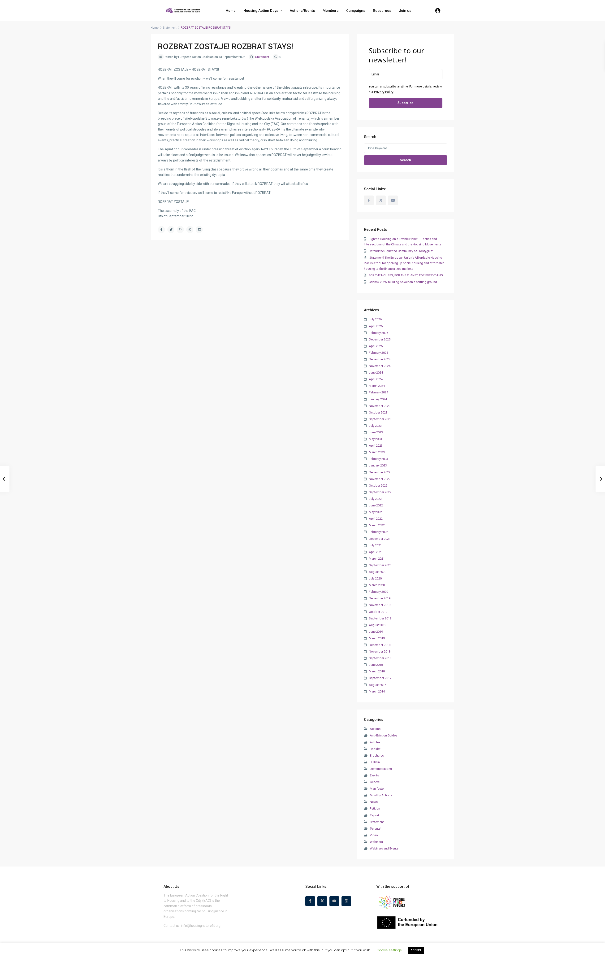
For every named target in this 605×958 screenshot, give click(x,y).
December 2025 (379, 339)
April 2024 (376, 379)
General (375, 782)
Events (374, 775)
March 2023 (377, 452)
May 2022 (375, 512)
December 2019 (379, 598)
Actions (375, 729)
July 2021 (375, 545)
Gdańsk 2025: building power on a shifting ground (403, 282)
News (374, 802)
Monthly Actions (381, 795)
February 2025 (378, 352)
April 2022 (376, 518)
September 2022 (380, 492)
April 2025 (376, 346)
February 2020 (378, 591)
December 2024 (379, 359)
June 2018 (376, 664)
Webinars (376, 842)
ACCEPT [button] (416, 950)
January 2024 (378, 399)
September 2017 (380, 678)
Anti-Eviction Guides (383, 735)
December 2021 (379, 538)
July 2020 (375, 578)
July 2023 (375, 425)
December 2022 (379, 472)
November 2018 (379, 651)
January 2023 (378, 465)
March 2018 (377, 671)
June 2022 (376, 505)
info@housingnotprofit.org (200, 926)
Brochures (377, 755)
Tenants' (375, 828)
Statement (170, 27)
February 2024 (378, 392)
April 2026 (376, 326)
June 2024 (376, 372)
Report (374, 815)
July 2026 (375, 319)
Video (374, 835)
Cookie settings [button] (389, 950)
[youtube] (393, 200)
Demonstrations (381, 769)
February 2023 (378, 459)
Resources (382, 11)
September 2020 (380, 565)
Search (405, 160)
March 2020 (377, 585)
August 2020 (377, 572)
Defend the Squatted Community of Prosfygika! (401, 251)
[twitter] (381, 200)
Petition (375, 808)
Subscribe (405, 103)
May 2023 (375, 439)
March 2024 (377, 386)
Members (330, 11)
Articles (375, 742)
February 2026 (378, 333)
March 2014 (377, 691)
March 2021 (377, 558)
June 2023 (376, 432)
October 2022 (378, 485)
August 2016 (377, 685)
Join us (405, 11)
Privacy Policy (383, 92)
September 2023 (380, 419)
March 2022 (377, 525)
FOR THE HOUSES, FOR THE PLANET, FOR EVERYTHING (406, 275)
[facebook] (369, 200)
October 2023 (378, 412)
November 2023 (379, 406)
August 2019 (377, 625)
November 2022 (379, 479)
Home (231, 11)
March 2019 (377, 638)
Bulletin (375, 762)
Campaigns (355, 11)
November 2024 (379, 366)
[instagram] (346, 901)
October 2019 (378, 612)
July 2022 (375, 499)
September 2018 (380, 658)
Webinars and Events (384, 848)
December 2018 (379, 645)
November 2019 (379, 605)
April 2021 (376, 552)
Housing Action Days (260, 11)
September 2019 (380, 618)
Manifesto (377, 788)
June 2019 (376, 631)
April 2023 (376, 445)
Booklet (375, 749)
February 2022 (378, 532)
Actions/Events (302, 11)
